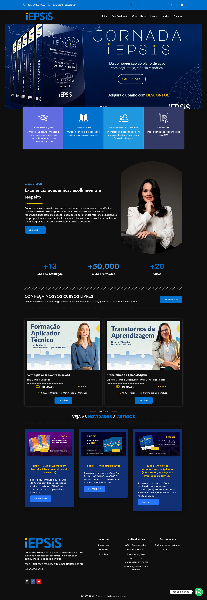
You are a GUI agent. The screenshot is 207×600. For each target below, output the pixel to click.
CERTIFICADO (163, 127)
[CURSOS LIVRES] (83, 118)
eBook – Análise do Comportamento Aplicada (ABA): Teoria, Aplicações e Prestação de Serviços (157, 471)
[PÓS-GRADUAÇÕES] (43, 118)
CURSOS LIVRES (83, 127)
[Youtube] (38, 581)
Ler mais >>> (40, 498)
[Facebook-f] (33, 581)
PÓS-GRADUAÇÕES (43, 127)
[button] (8, 66)
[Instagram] (27, 581)
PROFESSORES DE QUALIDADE (123, 127)
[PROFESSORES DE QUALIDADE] (124, 118)
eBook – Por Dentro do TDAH (103, 465)
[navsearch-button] (131, 5)
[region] (103, 66)
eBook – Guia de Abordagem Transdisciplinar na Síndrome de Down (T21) (49, 469)
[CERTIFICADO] (164, 118)
